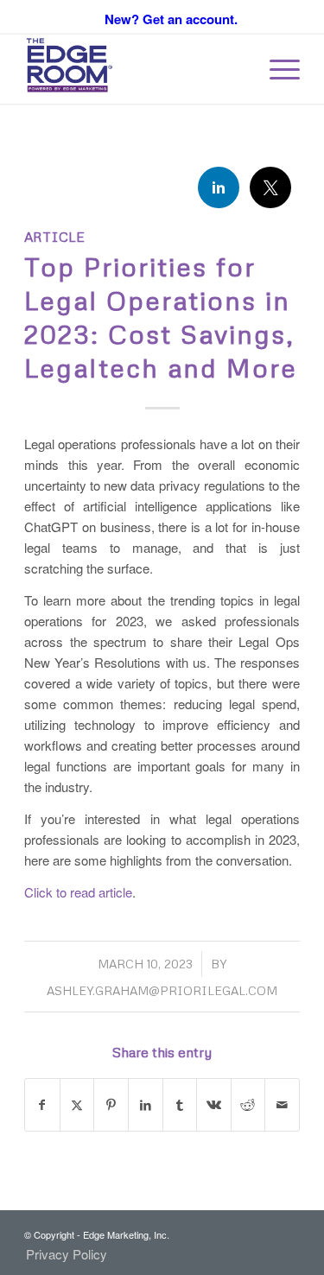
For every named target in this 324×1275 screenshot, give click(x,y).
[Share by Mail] (282, 1105)
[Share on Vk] (214, 1105)
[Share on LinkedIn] (145, 1105)
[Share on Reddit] (248, 1105)
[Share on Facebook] (42, 1105)
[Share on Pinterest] (111, 1105)
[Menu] (276, 69)
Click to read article (78, 892)
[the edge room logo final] (134, 69)
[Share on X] (77, 1105)
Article (54, 236)
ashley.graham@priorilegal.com (162, 990)
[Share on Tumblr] (180, 1105)
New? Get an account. (171, 19)
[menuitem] (276, 69)
